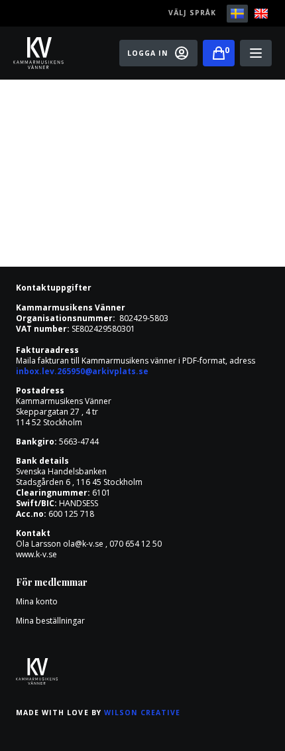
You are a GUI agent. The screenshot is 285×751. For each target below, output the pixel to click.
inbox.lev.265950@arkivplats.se (82, 371)
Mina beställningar (50, 620)
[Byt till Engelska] (261, 14)
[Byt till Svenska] (237, 14)
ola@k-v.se (83, 543)
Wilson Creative (142, 712)
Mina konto (37, 601)
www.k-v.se (36, 554)
